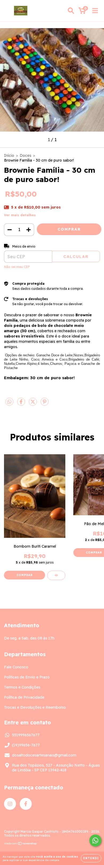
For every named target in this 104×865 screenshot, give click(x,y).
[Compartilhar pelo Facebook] (21, 403)
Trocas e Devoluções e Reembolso (35, 707)
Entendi (91, 858)
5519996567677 (25, 735)
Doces (25, 155)
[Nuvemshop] (20, 844)
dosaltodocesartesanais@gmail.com (44, 755)
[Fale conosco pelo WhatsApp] (95, 840)
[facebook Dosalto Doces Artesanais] (26, 804)
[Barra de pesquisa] (71, 10)
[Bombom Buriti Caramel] (56, 575)
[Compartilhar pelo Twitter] (33, 403)
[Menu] (95, 10)
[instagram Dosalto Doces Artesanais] (10, 804)
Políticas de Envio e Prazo (27, 677)
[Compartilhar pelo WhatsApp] (9, 402)
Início (9, 155)
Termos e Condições (22, 687)
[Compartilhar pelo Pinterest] (45, 403)
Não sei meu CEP (17, 267)
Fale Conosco (16, 667)
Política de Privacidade (24, 697)
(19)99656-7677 (26, 745)
